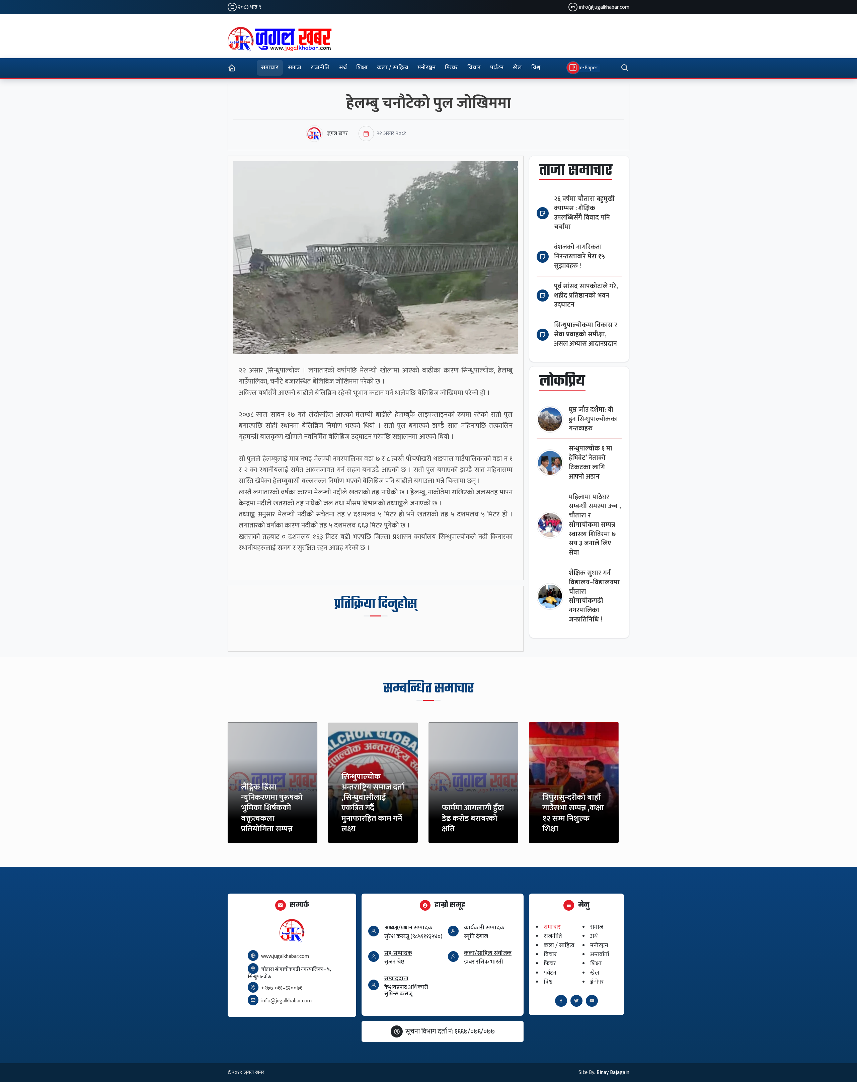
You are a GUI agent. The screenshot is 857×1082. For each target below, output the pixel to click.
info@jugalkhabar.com (604, 7)
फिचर (451, 68)
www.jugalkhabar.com (285, 956)
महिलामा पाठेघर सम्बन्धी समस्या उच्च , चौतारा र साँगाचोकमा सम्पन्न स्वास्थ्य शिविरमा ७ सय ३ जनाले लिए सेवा (595, 525)
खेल (517, 68)
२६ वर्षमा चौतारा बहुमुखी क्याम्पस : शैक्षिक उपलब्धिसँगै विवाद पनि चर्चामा (584, 212)
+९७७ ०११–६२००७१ (281, 988)
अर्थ (343, 68)
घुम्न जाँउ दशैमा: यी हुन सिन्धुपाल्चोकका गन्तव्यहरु (593, 419)
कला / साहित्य (392, 68)
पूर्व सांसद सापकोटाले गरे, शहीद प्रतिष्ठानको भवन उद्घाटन (586, 296)
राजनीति (320, 68)
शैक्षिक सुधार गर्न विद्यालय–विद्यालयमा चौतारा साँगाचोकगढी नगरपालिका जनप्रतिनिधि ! (594, 596)
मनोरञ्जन (426, 68)
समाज (294, 68)
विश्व (535, 68)
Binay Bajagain (613, 1072)
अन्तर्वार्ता (599, 954)
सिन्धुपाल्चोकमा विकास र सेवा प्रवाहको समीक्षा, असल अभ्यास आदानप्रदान (585, 334)
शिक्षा (362, 68)
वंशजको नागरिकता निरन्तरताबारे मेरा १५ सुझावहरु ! (579, 256)
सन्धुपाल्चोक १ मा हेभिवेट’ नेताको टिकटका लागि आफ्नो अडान (590, 462)
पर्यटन (496, 68)
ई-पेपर (597, 982)
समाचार (270, 68)
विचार (474, 68)
